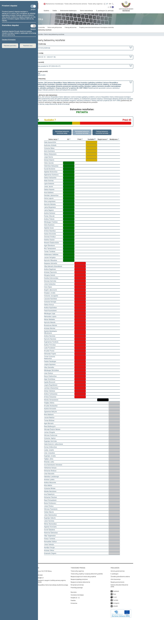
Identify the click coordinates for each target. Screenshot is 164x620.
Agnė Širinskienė (49, 246)
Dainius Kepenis (49, 189)
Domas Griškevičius (50, 447)
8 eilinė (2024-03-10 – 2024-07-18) (44, 57)
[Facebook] (112, 591)
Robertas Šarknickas (51, 533)
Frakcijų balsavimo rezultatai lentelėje (102, 132)
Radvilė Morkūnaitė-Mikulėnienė (50, 332)
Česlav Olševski (49, 216)
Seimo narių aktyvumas (55, 27)
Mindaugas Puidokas (51, 222)
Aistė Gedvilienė (49, 151)
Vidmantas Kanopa (50, 468)
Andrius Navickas (49, 336)
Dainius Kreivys (49, 305)
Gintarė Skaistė (49, 160)
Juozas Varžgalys (50, 257)
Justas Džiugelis (49, 432)
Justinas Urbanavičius (51, 388)
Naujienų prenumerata (117, 582)
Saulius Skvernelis (50, 234)
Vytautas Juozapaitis (51, 296)
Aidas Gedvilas (49, 181)
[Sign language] (110, 7)
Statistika (40, 34)
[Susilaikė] (94, 139)
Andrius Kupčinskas (50, 308)
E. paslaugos (114, 574)
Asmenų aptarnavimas (118, 571)
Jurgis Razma (48, 157)
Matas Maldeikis (49, 319)
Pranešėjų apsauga (77, 587)
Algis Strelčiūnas (49, 379)
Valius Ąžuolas (49, 163)
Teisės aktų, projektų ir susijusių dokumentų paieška (87, 574)
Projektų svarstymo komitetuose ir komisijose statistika (96, 27)
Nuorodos (74, 592)
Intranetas (74, 603)
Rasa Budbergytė (50, 426)
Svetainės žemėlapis (77, 595)
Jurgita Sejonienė (50, 364)
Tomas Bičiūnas (49, 420)
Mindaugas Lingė (49, 313)
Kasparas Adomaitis (50, 263)
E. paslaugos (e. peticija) (105, 11)
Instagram (116, 603)
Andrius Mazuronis (50, 482)
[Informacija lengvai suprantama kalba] (113, 7)
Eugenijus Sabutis (50, 518)
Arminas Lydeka (49, 479)
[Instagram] (112, 603)
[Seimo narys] (58, 139)
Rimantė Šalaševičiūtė (51, 243)
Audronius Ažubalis (50, 145)
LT (107, 4)
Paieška (73, 600)
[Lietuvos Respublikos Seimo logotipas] (126, 6)
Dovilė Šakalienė (49, 530)
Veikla (54, 11)
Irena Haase (48, 287)
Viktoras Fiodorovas (50, 435)
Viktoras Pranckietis (50, 509)
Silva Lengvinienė (49, 201)
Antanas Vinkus (49, 550)
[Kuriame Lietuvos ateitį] (121, 617)
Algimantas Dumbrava (51, 175)
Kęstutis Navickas (50, 339)
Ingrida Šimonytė (49, 382)
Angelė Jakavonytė (50, 290)
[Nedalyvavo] (118, 139)
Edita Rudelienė (49, 225)
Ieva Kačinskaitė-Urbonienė (53, 465)
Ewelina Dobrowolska (51, 278)
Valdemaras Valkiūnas (51, 254)
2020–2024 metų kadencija (41, 48)
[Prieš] (82, 139)
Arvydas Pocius (49, 351)
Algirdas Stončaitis (50, 527)
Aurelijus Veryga (49, 547)
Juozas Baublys (49, 417)
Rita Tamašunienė (50, 248)
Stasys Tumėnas (49, 539)
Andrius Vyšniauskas (50, 394)
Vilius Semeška (49, 367)
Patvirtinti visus (27, 45)
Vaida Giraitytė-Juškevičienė (53, 444)
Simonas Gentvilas (50, 281)
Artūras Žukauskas (50, 397)
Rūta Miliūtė (48, 485)
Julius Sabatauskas (50, 515)
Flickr (114, 594)
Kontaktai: (35, 568)
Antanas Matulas (49, 328)
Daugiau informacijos (9, 39)
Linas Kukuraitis (49, 474)
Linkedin (115, 606)
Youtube (115, 600)
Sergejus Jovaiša (49, 293)
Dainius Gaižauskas (50, 178)
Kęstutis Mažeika (50, 204)
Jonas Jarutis (48, 186)
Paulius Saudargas (50, 361)
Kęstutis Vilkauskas (50, 260)
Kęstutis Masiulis (49, 322)
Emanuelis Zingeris (50, 553)
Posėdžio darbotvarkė (38, 75)
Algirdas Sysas (49, 228)
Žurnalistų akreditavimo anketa (120, 576)
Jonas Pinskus (49, 506)
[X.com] (112, 597)
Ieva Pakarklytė (49, 494)
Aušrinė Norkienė (49, 213)
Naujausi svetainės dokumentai (80, 582)
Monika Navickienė (50, 491)
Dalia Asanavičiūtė (50, 142)
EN (110, 4)
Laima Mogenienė (50, 207)
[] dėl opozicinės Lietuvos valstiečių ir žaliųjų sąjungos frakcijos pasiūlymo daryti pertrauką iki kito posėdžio (76, 86)
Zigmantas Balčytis (50, 412)
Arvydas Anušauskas (51, 406)
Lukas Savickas (49, 521)
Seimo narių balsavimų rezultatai (41, 30)
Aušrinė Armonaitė (50, 409)
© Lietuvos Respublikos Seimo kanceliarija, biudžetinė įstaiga (49, 585)
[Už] (69, 139)
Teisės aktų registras (95, 4)
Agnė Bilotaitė (49, 423)
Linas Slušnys (48, 373)
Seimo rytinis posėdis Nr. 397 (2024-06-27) (46, 66)
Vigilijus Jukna (48, 459)
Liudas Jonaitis (49, 450)
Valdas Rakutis (49, 512)
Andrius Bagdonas (50, 269)
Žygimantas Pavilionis (51, 342)
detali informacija (63, 104)
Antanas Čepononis (50, 272)
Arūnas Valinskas (49, 391)
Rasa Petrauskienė (50, 500)
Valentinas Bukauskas (51, 166)
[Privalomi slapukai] (33, 6)
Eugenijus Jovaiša (50, 456)
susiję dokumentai (51, 104)
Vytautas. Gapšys (50, 438)
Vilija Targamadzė (50, 536)
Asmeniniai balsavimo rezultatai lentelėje (82, 132)
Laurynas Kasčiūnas (50, 299)
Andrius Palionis (49, 219)
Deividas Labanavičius (51, 195)
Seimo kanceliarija (86, 11)
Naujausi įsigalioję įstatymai (79, 579)
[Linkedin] (112, 606)
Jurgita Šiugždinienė (50, 385)
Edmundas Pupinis (50, 354)
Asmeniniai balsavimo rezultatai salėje (62, 132)
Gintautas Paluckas (50, 497)
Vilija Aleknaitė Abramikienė (53, 266)
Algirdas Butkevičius (50, 172)
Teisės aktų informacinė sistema (75, 4)
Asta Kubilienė (49, 192)
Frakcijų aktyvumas (70, 27)
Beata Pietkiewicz (50, 503)
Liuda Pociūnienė (49, 348)
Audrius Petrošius (50, 345)
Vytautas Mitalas (49, 488)
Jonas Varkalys (49, 544)
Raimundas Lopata (50, 316)
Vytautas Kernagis (50, 302)
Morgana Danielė (49, 275)
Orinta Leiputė (49, 198)
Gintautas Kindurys (50, 471)
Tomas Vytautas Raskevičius (49, 357)
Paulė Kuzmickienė (50, 310)
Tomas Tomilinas (49, 251)
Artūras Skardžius (50, 231)
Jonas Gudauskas (50, 284)
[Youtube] (112, 600)
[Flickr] (112, 594)
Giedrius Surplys (49, 240)
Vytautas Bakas (49, 148)
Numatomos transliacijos (54, 4)
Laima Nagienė (49, 210)
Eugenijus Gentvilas (50, 441)
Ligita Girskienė (49, 184)
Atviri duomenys (116, 579)
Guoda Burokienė (49, 169)
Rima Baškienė (49, 414)
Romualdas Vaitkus (50, 541)
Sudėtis (46, 11)
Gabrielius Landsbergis (51, 477)
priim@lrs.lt (40, 578)
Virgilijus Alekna (49, 403)
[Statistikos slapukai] (33, 26)
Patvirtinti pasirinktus (10, 45)
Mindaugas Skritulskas (51, 370)
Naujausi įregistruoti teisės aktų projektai (83, 576)
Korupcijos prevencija (77, 585)
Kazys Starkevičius (50, 376)
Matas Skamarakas (50, 524)
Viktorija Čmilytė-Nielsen (52, 429)
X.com (115, 597)
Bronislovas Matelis (50, 325)
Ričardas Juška (49, 462)
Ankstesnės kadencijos (68, 11)
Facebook (116, 591)
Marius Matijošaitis (50, 154)
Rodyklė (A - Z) (75, 597)
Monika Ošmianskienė (51, 400)
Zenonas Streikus (50, 237)
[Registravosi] (107, 139)
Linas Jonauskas (49, 453)
